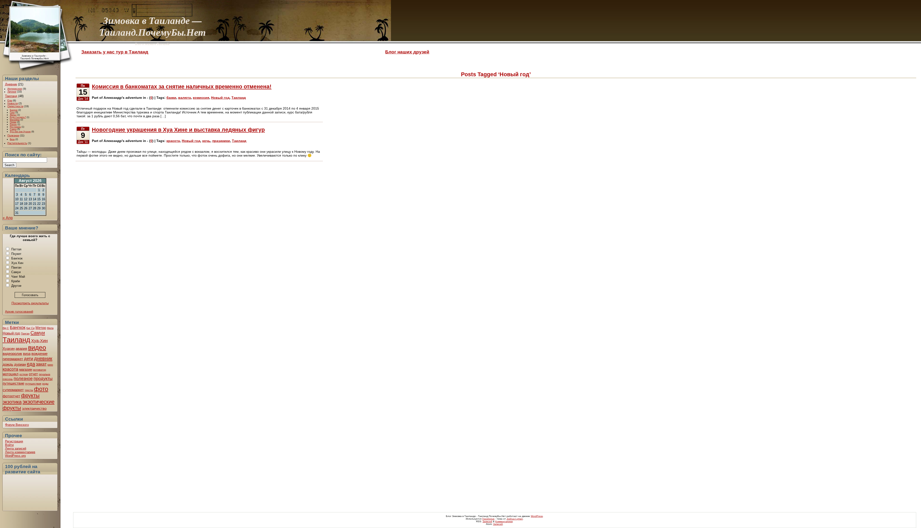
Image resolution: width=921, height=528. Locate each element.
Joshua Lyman (515, 518)
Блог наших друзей (407, 51)
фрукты (30, 396)
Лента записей (15, 448)
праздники (221, 141)
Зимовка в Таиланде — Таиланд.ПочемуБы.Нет (152, 26)
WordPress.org (15, 456)
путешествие (13, 383)
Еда (9, 100)
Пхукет (16, 254)
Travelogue (488, 518)
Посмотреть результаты (30, 303)
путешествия (33, 383)
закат (41, 364)
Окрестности (15, 106)
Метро (40, 328)
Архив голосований (19, 311)
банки (171, 98)
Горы (12, 112)
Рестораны (15, 127)
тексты (29, 390)
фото (41, 389)
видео (37, 347)
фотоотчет (11, 396)
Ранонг (13, 124)
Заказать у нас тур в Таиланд (114, 51)
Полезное (13, 135)
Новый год (11, 333)
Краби (15, 281)
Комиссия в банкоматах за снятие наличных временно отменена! (182, 86)
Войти (9, 445)
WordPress (537, 516)
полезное (23, 378)
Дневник (11, 84)
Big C (6, 328)
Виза (12, 139)
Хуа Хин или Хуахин (20, 131)
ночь (206, 141)
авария (21, 348)
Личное (11, 91)
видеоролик (12, 354)
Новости (12, 103)
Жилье (13, 115)
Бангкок (14, 110)
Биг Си (30, 328)
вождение (39, 354)
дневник (43, 358)
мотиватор (39, 369)
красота (10, 369)
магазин (25, 369)
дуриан (20, 364)
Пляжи (13, 122)
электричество (34, 408)
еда (31, 364)
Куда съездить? (18, 117)
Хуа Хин (17, 263)
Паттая (16, 249)
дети (28, 358)
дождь (8, 364)
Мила (50, 328)
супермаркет (13, 390)
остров (23, 374)
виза (26, 354)
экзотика (12, 402)
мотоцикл (10, 374)
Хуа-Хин (39, 340)
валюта (184, 98)
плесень (8, 379)
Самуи (13, 129)
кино (50, 364)
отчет (33, 374)
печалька (44, 374)
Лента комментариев (20, 452)
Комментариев (504, 521)
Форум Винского (17, 425)
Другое (16, 285)
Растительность (17, 143)
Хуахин (9, 348)
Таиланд (11, 96)
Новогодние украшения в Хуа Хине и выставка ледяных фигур (178, 130)
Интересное (14, 88)
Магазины (15, 119)
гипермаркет (13, 359)
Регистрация (14, 441)
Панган (16, 267)
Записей (487, 521)
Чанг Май (18, 276)
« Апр (8, 218)
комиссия (201, 98)
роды (45, 383)
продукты (43, 378)
